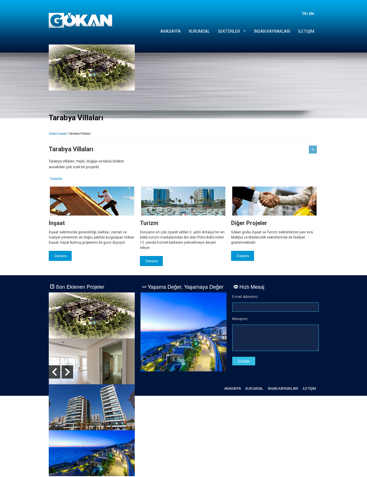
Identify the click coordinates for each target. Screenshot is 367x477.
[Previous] (54, 372)
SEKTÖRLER (229, 31)
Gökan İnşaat (80, 20)
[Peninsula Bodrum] (183, 370)
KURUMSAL (199, 31)
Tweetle (56, 179)
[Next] (67, 372)
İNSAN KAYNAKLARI (272, 31)
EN (311, 13)
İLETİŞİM (306, 31)
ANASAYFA (170, 31)
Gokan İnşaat (57, 133)
